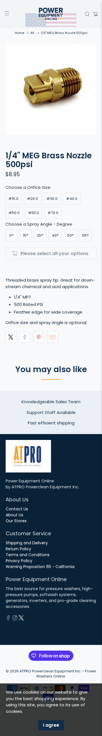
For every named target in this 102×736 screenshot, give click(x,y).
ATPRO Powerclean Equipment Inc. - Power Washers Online (58, 674)
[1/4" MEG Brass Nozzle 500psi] (51, 88)
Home (19, 32)
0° (11, 235)
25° (40, 235)
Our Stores (16, 521)
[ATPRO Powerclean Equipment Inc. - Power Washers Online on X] (21, 619)
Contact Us (17, 509)
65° (85, 235)
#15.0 (13, 198)
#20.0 (32, 198)
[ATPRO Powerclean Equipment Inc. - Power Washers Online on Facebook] (8, 619)
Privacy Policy (19, 561)
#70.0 (53, 212)
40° (55, 235)
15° (25, 235)
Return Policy (18, 549)
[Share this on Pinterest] (38, 337)
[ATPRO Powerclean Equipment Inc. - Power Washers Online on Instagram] (14, 619)
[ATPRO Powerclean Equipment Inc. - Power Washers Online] (51, 14)
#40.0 (71, 198)
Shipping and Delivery (27, 543)
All (32, 32)
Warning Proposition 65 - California (40, 566)
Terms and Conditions (28, 555)
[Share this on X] (10, 337)
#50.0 (14, 212)
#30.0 (52, 198)
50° (70, 235)
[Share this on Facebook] (24, 337)
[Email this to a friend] (52, 337)
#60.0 (33, 212)
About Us (14, 515)
